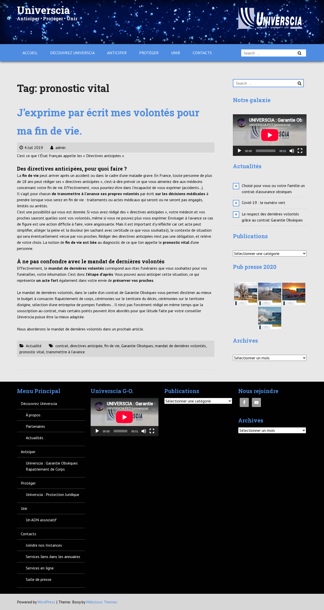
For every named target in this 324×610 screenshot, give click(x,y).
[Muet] (291, 150)
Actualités (34, 437)
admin (60, 147)
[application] (270, 135)
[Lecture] (239, 150)
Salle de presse (38, 579)
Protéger (149, 52)
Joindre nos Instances (44, 545)
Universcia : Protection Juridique (52, 494)
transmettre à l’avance (65, 351)
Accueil (30, 52)
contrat (61, 345)
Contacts (202, 52)
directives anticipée (86, 345)
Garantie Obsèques (137, 345)
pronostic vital (31, 351)
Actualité (34, 345)
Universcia (43, 10)
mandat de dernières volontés (180, 345)
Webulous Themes (101, 601)
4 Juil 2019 (33, 147)
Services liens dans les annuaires (53, 556)
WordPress (46, 601)
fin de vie (111, 345)
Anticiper (117, 52)
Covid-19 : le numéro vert (263, 202)
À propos (33, 414)
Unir (175, 52)
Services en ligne (40, 567)
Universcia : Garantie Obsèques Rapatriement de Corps (52, 466)
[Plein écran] (299, 150)
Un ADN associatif (41, 519)
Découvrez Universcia (72, 52)
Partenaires (35, 426)
